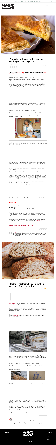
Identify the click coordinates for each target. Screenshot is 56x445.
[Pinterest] (14, 67)
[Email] (17, 67)
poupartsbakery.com (35, 209)
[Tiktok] (53, 1)
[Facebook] (48, 1)
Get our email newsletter (50, 5)
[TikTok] (29, 441)
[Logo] (8, 6)
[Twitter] (51, 1)
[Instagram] (50, 1)
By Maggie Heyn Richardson (18, 232)
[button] (7, 1)
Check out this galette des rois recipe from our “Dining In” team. (21, 225)
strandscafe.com (39, 220)
